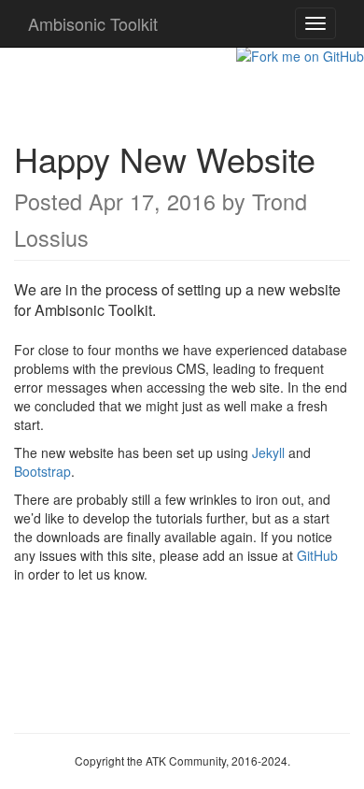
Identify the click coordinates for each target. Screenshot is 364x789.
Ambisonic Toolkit (93, 23)
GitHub (317, 555)
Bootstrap (42, 471)
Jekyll (268, 452)
